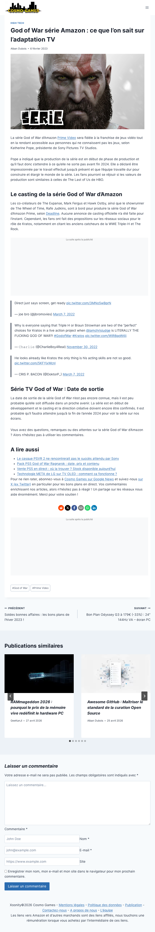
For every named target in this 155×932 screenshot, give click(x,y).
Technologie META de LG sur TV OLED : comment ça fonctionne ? (67, 474)
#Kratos (78, 336)
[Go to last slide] (11, 696)
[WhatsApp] (87, 508)
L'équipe (106, 910)
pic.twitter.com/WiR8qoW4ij (105, 336)
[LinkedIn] (94, 508)
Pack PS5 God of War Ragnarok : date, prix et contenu (58, 464)
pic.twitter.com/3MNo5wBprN (88, 303)
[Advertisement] (79, 269)
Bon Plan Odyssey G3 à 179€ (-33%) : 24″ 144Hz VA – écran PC (118, 614)
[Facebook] (74, 508)
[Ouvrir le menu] (146, 7)
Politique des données (105, 905)
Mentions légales (71, 905)
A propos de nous (83, 910)
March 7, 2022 (64, 314)
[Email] (81, 508)
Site (82, 861)
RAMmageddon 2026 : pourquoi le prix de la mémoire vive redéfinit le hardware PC (38, 707)
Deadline (52, 213)
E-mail (86, 850)
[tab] (70, 741)
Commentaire (16, 829)
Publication (133, 905)
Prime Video (66, 138)
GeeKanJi (16, 720)
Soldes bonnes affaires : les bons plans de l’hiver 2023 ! (37, 614)
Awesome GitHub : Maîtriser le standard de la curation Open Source (115, 707)
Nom (84, 839)
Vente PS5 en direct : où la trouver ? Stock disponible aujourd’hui (66, 469)
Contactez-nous (54, 910)
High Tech (17, 23)
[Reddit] (61, 508)
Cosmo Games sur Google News (89, 479)
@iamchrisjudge (98, 330)
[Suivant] (144, 696)
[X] (68, 508)
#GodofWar (62, 336)
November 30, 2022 (82, 347)
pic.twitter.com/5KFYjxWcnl (35, 363)
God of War (20, 587)
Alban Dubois (18, 48)
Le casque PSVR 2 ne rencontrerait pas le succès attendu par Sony (68, 458)
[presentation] (39, 673)
